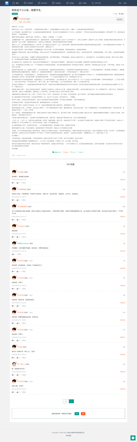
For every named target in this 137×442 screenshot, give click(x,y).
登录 (120, 3)
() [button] (56, 152)
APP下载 (96, 3)
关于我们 (68, 435)
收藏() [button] (80, 152)
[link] (16, 170)
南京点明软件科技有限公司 (75, 432)
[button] (14, 183)
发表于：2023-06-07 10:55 (18, 155)
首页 (15, 3)
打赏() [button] (73, 152)
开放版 (83, 3)
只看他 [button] (23, 183)
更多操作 (120, 19)
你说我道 (14, 14)
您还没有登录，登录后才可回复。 (68, 414)
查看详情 (122, 179)
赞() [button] (66, 152)
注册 (124, 3)
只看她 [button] (23, 375)
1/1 (66, 401)
